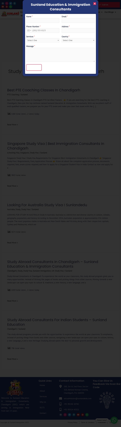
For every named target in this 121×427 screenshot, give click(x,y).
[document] (60, 213)
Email (65, 16)
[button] (94, 3)
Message (30, 46)
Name (29, 16)
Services (30, 36)
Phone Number (33, 26)
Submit (34, 67)
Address (66, 26)
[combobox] (29, 30)
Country (65, 36)
